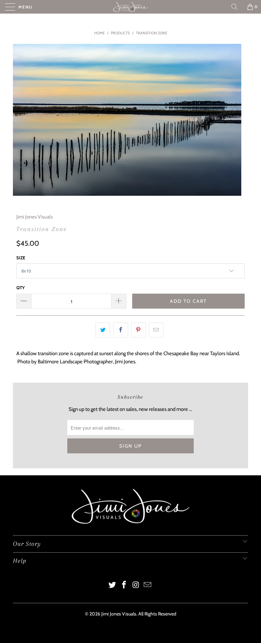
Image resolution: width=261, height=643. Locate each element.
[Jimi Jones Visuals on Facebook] (124, 585)
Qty (20, 287)
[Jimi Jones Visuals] (130, 7)
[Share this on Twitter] (102, 330)
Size (20, 257)
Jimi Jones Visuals (34, 217)
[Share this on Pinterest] (138, 330)
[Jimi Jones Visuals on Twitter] (112, 585)
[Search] (237, 7)
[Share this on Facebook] (120, 330)
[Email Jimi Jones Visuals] (148, 585)
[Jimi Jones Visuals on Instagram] (136, 585)
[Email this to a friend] (156, 330)
